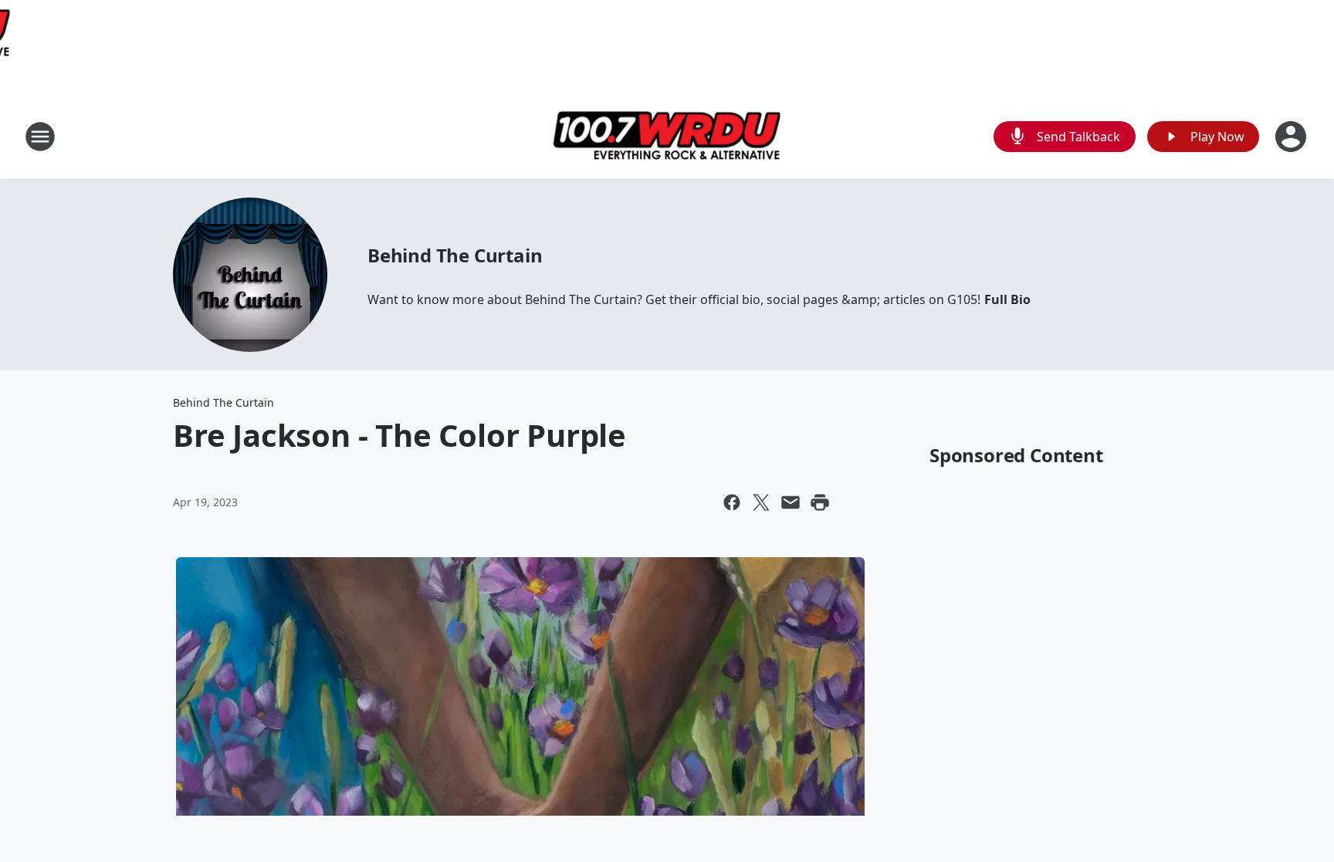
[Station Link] (667, 136)
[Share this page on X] (761, 502)
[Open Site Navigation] (40, 136)
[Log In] (1292, 136)
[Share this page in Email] (790, 502)
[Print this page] (820, 502)
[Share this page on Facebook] (732, 502)
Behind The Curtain (454, 255)
